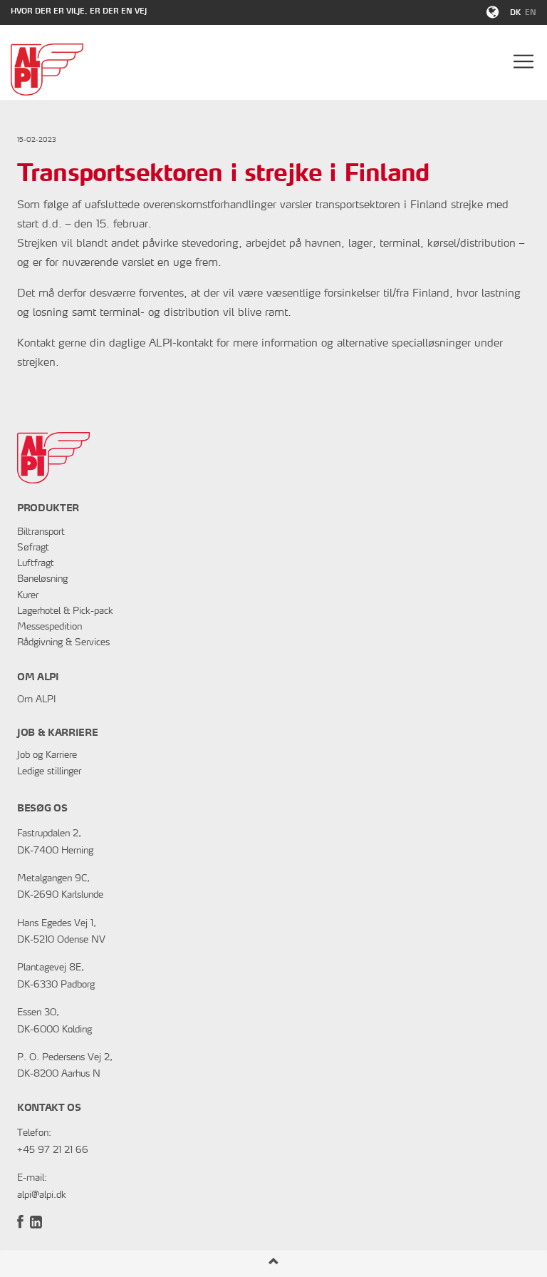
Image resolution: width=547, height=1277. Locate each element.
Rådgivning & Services (63, 642)
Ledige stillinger (49, 771)
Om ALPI (36, 699)
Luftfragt (35, 563)
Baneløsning (42, 579)
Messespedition (49, 627)
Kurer (27, 595)
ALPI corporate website (47, 69)
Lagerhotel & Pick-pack (65, 611)
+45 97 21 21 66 (52, 1150)
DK (515, 13)
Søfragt (33, 548)
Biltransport (41, 532)
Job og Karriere (47, 755)
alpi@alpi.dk (41, 1195)
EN (530, 13)
